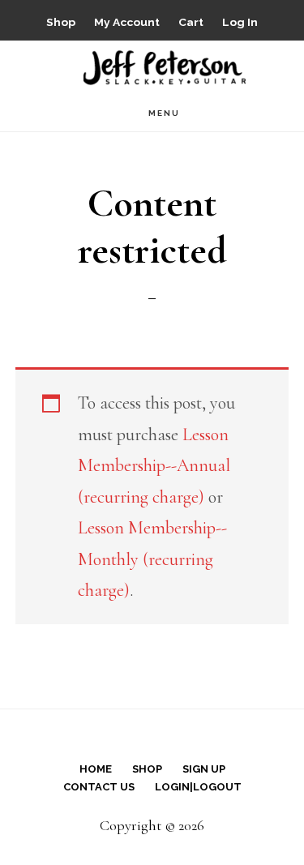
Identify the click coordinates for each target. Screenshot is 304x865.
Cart (190, 21)
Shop (60, 21)
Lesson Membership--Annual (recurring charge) (154, 465)
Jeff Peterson (164, 66)
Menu (164, 113)
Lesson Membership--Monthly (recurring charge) (152, 559)
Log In (240, 21)
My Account (127, 21)
